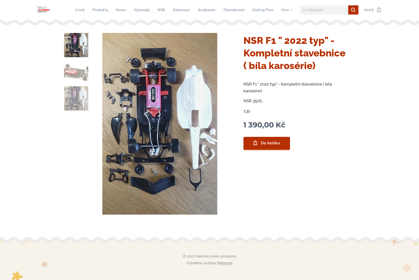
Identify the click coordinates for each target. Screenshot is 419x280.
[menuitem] (81, 10)
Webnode (225, 263)
